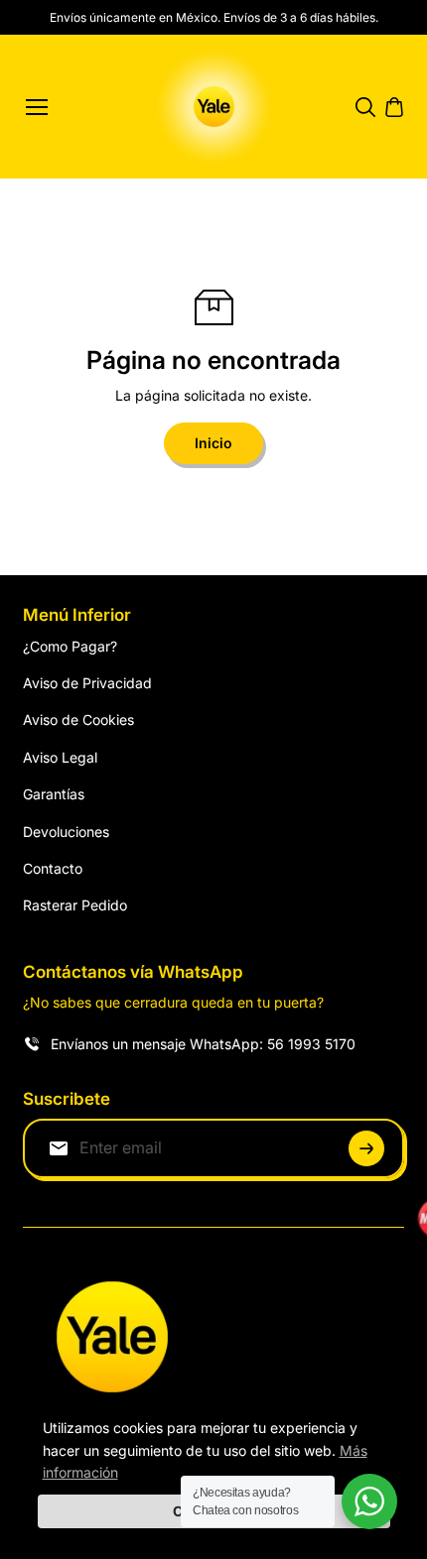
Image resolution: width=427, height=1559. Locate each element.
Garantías (53, 793)
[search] (365, 107)
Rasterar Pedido (75, 905)
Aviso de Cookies (78, 719)
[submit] (366, 1148)
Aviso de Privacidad (87, 682)
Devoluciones (66, 831)
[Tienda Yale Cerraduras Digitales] (214, 107)
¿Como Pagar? (70, 646)
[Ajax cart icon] (394, 107)
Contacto (52, 868)
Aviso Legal (60, 757)
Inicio (213, 442)
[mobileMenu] (37, 107)
